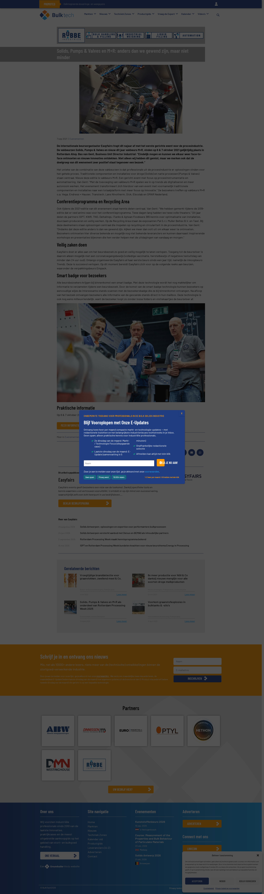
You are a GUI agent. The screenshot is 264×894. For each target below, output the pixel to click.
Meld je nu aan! (162, 463)
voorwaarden (152, 471)
